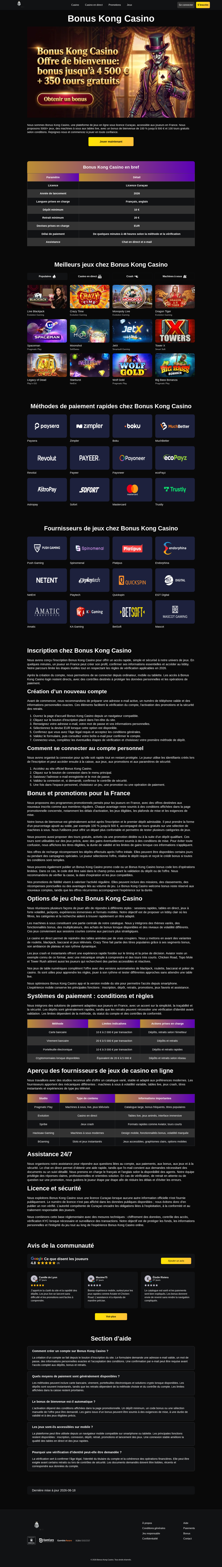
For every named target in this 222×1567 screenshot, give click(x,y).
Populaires (45, 276)
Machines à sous (172, 276)
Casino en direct (87, 276)
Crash (129, 276)
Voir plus (111, 1316)
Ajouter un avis (176, 1261)
